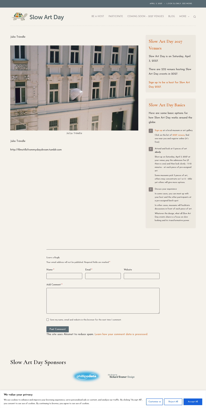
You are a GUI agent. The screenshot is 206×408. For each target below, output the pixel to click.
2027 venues (178, 135)
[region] (103, 399)
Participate (116, 16)
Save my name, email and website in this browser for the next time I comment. (86, 320)
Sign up (158, 130)
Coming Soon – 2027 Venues (145, 16)
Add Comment (54, 285)
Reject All (173, 402)
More (182, 16)
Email (88, 270)
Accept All (193, 402)
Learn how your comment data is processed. (121, 334)
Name (50, 270)
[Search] (194, 17)
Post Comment (57, 329)
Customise (153, 402)
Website (128, 270)
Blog (171, 16)
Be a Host (98, 16)
